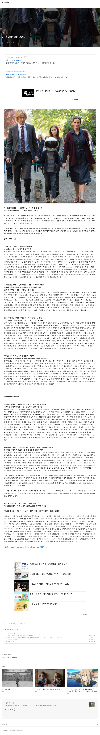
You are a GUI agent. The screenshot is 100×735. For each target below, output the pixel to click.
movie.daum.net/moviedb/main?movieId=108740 (28, 547)
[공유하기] (11, 623)
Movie (6, 629)
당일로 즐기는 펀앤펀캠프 (16, 74)
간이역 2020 (8, 641)
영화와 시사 (5, 2)
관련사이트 (4, 724)
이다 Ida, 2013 (9, 633)
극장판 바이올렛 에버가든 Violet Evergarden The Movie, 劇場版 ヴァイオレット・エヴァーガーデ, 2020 (32, 637)
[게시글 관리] (14, 623)
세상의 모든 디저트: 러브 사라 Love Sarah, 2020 (18, 635)
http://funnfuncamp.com (14, 71)
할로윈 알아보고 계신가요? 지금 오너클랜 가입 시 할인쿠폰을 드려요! (30, 63)
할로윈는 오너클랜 (13, 60)
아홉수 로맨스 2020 (10, 639)
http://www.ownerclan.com (14, 57)
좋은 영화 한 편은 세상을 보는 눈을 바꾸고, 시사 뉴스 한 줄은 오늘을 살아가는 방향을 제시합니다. (31, 705)
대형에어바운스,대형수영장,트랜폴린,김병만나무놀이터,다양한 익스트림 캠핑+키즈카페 (37, 77)
